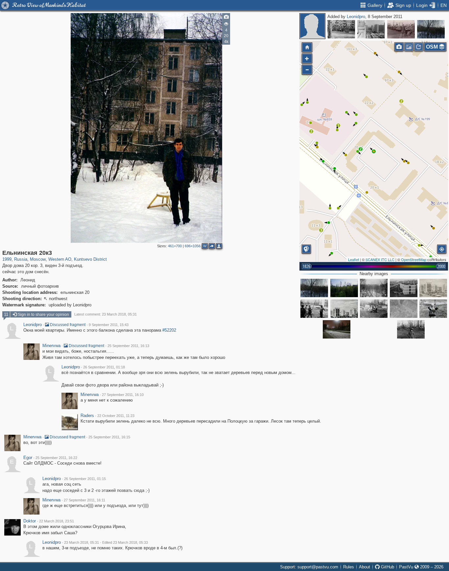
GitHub (387, 566)
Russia (20, 259)
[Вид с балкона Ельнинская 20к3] (344, 288)
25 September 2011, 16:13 (128, 346)
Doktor (29, 521)
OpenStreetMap (413, 259)
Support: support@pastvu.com (309, 566)
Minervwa (51, 345)
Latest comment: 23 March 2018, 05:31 (105, 314)
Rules (348, 566)
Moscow (38, 259)
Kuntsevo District (90, 259)
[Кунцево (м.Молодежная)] (403, 308)
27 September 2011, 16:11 (84, 500)
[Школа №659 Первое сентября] (403, 288)
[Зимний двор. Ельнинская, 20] (374, 288)
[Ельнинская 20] (431, 29)
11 (6, 314)
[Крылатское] (371, 29)
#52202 (169, 330)
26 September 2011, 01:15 (85, 479)
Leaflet (353, 259)
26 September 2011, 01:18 (104, 367)
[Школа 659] (341, 29)
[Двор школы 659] (411, 329)
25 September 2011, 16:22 (56, 458)
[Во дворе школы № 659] (433, 308)
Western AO (59, 259)
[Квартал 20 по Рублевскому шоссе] (344, 308)
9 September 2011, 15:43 (109, 325)
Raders (87, 415)
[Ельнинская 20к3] (374, 151)
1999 (7, 259)
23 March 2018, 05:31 (81, 542)
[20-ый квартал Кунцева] (433, 288)
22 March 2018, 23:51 (56, 521)
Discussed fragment (67, 324)
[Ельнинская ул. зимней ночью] (336, 329)
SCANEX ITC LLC (380, 259)
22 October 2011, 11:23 (115, 416)
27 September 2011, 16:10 (123, 395)
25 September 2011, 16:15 (109, 437)
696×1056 (193, 246)
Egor (27, 457)
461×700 (175, 246)
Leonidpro (356, 16)
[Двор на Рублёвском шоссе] (401, 29)
